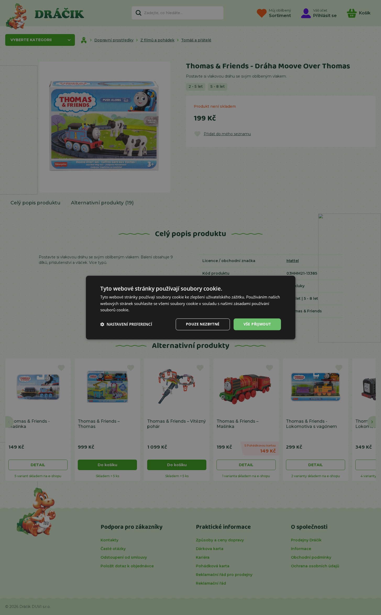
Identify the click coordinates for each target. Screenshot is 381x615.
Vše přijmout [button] (257, 324)
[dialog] (190, 307)
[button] (126, 324)
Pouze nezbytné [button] (203, 324)
